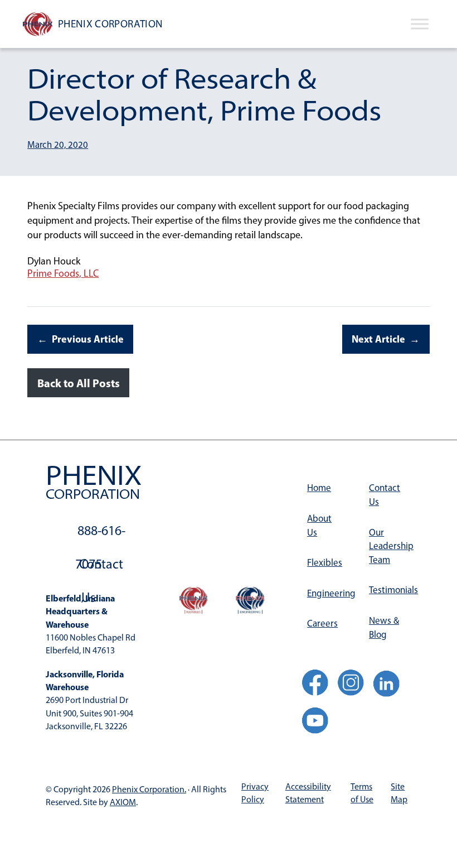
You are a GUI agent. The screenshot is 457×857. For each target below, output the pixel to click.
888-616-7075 (100, 534)
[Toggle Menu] (420, 24)
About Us (319, 525)
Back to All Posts (78, 383)
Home (319, 487)
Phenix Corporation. (149, 789)
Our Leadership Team (390, 546)
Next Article (378, 339)
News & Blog (384, 627)
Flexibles (324, 562)
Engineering (328, 593)
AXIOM (123, 802)
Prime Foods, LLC (63, 273)
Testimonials (390, 589)
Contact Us (101, 568)
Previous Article (88, 339)
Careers (322, 623)
